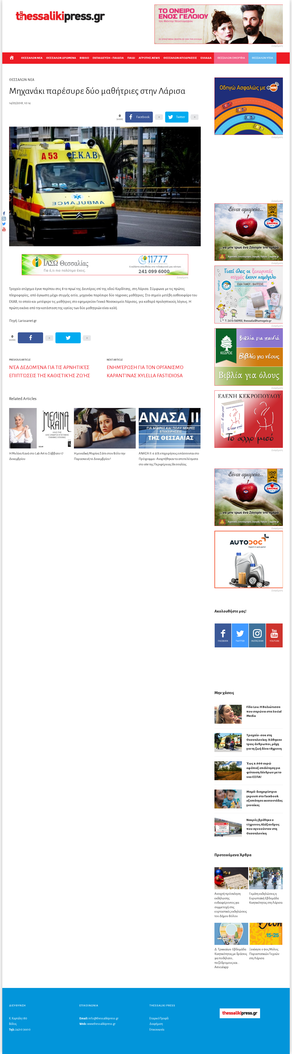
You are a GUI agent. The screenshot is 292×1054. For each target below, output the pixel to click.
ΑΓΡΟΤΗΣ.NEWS (149, 57)
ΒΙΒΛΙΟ (84, 57)
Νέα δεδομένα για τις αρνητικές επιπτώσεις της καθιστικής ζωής (49, 371)
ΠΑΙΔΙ (131, 57)
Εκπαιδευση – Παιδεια (108, 57)
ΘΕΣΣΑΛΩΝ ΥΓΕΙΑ (262, 57)
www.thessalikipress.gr (101, 1024)
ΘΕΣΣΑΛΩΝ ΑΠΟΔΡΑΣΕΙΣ (180, 57)
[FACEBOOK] (4, 213)
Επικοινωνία (156, 1029)
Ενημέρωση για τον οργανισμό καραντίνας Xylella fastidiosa (145, 371)
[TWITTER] (4, 223)
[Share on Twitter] (68, 337)
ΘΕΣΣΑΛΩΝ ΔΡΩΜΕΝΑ (61, 57)
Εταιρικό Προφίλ (159, 1018)
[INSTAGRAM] (4, 218)
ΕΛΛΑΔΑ (206, 57)
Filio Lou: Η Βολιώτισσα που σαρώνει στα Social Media (264, 711)
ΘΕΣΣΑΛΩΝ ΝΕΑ (31, 57)
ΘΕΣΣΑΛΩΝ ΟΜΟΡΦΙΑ (231, 57)
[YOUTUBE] (4, 229)
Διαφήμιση (156, 1024)
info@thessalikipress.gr (103, 1018)
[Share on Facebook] (30, 337)
